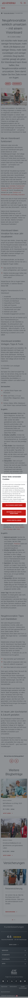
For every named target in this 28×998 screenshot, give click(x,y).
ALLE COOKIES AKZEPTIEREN (14, 505)
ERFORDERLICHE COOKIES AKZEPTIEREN (14, 512)
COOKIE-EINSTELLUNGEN (14, 520)
